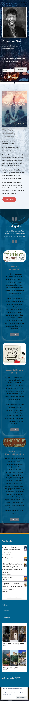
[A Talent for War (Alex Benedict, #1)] (25, 579)
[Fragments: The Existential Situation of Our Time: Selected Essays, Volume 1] (25, 584)
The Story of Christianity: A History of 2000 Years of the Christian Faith (11, 549)
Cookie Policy (8, 694)
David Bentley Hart (6, 554)
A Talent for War (7, 577)
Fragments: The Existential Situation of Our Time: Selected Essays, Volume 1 (12, 586)
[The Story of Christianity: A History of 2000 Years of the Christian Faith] (25, 548)
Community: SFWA (12, 678)
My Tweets (5, 610)
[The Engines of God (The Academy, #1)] (25, 559)
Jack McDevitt (5, 579)
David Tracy (5, 591)
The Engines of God (8, 558)
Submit (20, 70)
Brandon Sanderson (7, 574)
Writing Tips (14, 226)
